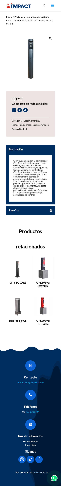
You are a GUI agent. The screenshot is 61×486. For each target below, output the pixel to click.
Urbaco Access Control (39, 20)
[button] (50, 38)
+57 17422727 (32, 412)
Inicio (9, 17)
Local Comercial (15, 20)
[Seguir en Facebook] (14, 110)
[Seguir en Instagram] (19, 110)
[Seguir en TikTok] (25, 110)
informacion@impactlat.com (30, 382)
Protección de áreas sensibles (30, 17)
